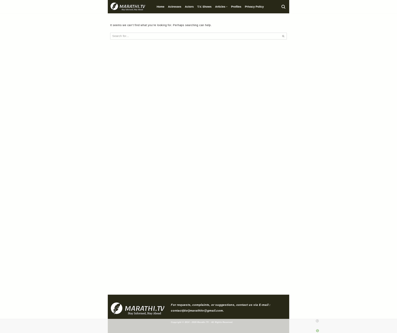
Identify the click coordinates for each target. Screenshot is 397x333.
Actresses (174, 6)
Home (160, 6)
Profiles (236, 6)
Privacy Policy (254, 6)
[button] (226, 6)
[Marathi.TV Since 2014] (128, 6)
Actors (189, 6)
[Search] (283, 7)
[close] (317, 320)
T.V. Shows (204, 6)
